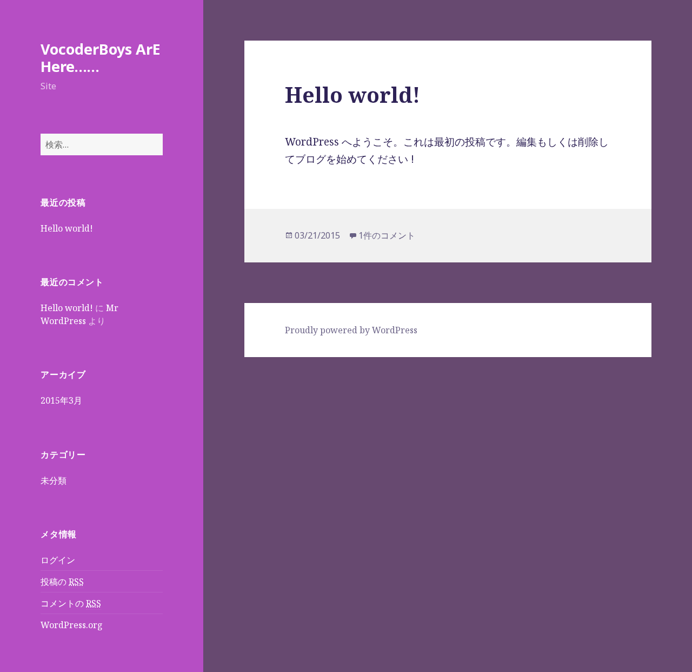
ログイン (58, 560)
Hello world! (67, 228)
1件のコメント (386, 235)
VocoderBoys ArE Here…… (101, 57)
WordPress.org (72, 625)
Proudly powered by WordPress (351, 330)
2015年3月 (61, 400)
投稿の (62, 582)
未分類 (53, 480)
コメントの (71, 603)
